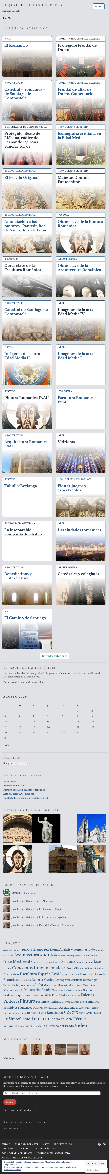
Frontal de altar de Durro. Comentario (75, 91)
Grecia (27, 980)
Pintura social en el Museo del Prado (24, 790)
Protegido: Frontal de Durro (77, 47)
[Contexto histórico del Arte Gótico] (91, 829)
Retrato (88, 1008)
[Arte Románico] (63, 859)
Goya (19, 980)
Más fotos (8, 1058)
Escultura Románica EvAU (76, 400)
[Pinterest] (9, 18)
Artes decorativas (40, 962)
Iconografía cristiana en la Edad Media (79, 135)
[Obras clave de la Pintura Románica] (17, 859)
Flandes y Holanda (92, 974)
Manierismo (50, 985)
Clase (95, 961)
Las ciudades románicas (79, 530)
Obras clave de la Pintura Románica (80, 224)
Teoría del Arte (61, 1019)
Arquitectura (67, 259)
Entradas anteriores (54, 656)
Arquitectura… (15, 83)
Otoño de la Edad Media (51, 995)
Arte (8, 39)
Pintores (11, 1001)
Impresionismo (25, 985)
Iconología (90, 979)
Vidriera (32, 1026)
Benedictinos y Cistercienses (18, 576)
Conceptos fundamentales (37, 968)
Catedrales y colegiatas (78, 574)
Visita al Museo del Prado (55, 1026)
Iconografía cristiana (73, 127)
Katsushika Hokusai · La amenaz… (57, 925)
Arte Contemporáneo (71, 956)
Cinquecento (82, 962)
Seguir (9, 1102)
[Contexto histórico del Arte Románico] (17, 829)
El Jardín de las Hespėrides (34, 5)
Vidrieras (66, 442)
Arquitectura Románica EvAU (26, 444)
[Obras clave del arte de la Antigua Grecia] (91, 859)
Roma (23, 1013)
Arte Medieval (16, 961)
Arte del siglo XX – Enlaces (18, 794)
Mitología (63, 985)
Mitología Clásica (47, 1149)
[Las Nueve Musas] (46, 829)
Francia (9, 980)
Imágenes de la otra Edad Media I (75, 356)
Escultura (12, 259)
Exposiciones (70, 974)
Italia (39, 985)
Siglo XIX (71, 1013)
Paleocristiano (74, 995)
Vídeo (80, 1025)
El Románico (16, 45)
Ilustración (9, 985)
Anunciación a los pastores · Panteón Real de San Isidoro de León (25, 226)
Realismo (53, 1008)
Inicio (6, 1144)
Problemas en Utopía (50, 909)
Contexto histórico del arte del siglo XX (25, 798)
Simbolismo (19, 1019)
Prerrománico (89, 1001)
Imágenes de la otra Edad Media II (22, 356)
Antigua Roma (48, 949)
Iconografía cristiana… (21, 171)
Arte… (9, 347)
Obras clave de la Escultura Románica (22, 268)
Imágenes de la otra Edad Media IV (75, 312)
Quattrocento (41, 1007)
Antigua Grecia (25, 949)
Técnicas (81, 1019)
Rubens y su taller (13, 785)
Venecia (24, 1026)
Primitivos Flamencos (17, 1007)
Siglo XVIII (86, 1012)
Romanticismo (36, 1012)
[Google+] (4, 18)
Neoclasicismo (74, 990)
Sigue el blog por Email (26, 1077)
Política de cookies (12, 1170)
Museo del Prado (37, 990)
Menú (98, 6)
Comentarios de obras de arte (22, 1158)
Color (7, 968)
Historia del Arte (27, 1144)
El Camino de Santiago (25, 618)
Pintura (63, 215)
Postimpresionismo (48, 1001)
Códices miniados (93, 968)
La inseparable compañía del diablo (23, 532)
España (44, 974)
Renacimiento (71, 1007)
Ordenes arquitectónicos (19, 995)
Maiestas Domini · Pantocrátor (74, 180)
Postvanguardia (70, 1002)
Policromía (9, 781)
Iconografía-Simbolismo (75, 479)
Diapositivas (11, 974)
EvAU (56, 974)
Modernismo (75, 985)
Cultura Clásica (73, 968)
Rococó (15, 1013)
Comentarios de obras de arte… (79, 39)
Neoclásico (89, 990)
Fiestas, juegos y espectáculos (72, 488)
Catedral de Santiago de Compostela (26, 312)
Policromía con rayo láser (53, 917)
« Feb (6, 745)
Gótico (49, 980)
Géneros (38, 979)
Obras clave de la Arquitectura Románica (79, 268)
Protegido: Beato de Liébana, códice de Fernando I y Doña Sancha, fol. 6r (22, 139)
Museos (56, 990)
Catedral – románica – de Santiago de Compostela (25, 93)
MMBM (16, 893)
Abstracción (9, 950)
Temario (40, 1018)
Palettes (87, 995)
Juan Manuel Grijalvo (23, 901)
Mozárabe (19, 990)
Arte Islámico (89, 955)
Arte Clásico (50, 955)
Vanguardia (11, 1026)
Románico (55, 1013)
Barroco (68, 962)
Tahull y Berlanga (20, 486)
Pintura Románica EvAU (26, 398)
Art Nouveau (46, 901)
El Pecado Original (21, 178)
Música (64, 990)
